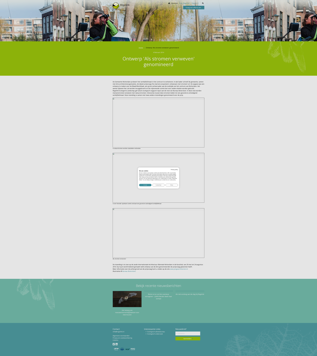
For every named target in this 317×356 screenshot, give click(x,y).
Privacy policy (174, 169)
